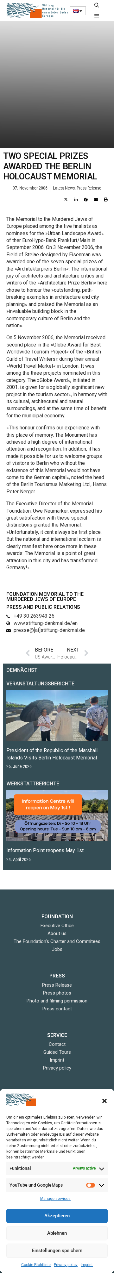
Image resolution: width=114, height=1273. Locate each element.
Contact (57, 1044)
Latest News (64, 188)
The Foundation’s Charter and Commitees (57, 941)
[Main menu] (97, 16)
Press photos (57, 993)
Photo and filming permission (57, 1001)
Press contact (57, 1009)
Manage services (55, 1198)
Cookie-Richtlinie (36, 1265)
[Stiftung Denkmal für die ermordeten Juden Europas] (38, 10)
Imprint (87, 1265)
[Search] (97, 5)
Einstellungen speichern (57, 1250)
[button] (104, 1101)
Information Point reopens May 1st (45, 850)
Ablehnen (57, 1233)
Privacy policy (66, 1265)
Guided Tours (57, 1052)
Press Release (89, 188)
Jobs (57, 949)
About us (57, 933)
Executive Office (57, 925)
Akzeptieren (57, 1216)
